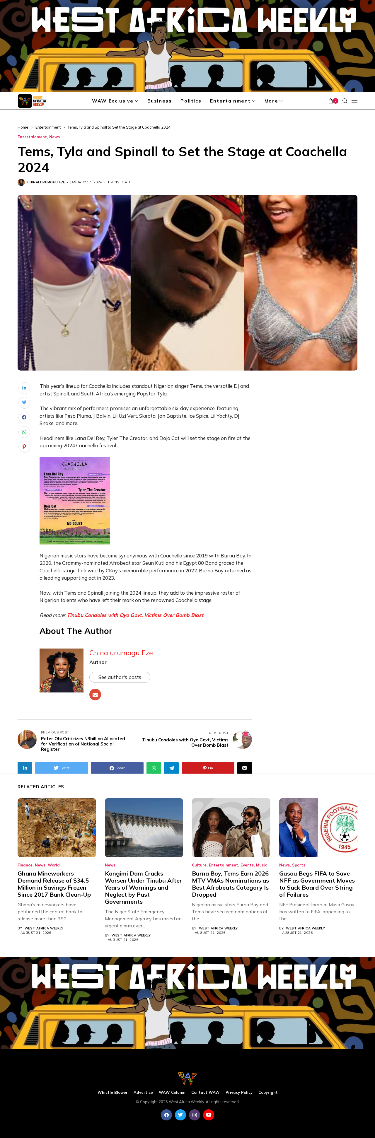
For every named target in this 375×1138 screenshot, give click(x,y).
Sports (298, 865)
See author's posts (119, 677)
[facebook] (166, 1114)
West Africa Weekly (44, 928)
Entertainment (48, 127)
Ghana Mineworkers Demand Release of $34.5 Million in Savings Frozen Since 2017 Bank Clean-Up (54, 884)
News (54, 137)
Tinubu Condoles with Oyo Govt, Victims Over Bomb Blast (135, 615)
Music (261, 865)
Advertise (143, 1092)
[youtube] (208, 1114)
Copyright (268, 1092)
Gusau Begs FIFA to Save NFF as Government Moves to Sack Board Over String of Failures (317, 884)
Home (23, 127)
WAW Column (172, 1092)
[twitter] (180, 1114)
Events (247, 865)
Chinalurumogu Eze (46, 182)
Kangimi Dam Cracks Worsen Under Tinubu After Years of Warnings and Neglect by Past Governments (143, 887)
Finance (25, 865)
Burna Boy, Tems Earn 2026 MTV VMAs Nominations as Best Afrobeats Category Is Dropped (230, 884)
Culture (199, 865)
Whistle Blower (113, 1092)
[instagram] (194, 1114)
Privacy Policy (239, 1092)
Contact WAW (205, 1092)
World (54, 865)
